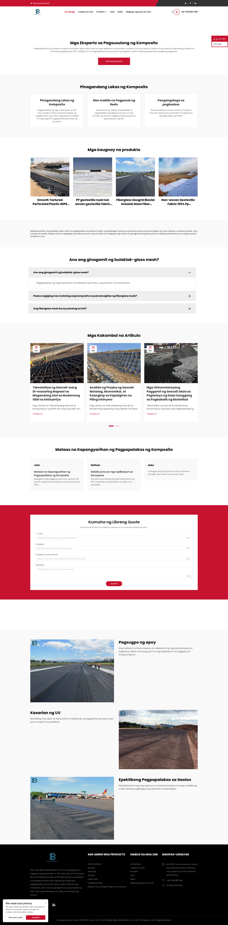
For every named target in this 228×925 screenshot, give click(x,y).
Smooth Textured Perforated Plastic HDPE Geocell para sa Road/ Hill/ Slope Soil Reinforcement (49, 202)
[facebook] (190, 3)
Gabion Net (93, 879)
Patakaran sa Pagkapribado (155, 920)
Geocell (91, 867)
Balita (120, 11)
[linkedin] (195, 3)
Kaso (112, 11)
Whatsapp (217, 44)
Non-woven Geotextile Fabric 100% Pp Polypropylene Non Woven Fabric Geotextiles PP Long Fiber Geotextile (178, 202)
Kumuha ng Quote (114, 61)
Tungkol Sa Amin (85, 11)
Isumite (114, 583)
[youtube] (185, 3)
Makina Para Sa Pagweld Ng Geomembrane (107, 886)
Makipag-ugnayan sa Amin (138, 11)
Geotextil (92, 871)
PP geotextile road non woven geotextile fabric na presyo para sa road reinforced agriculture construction (92, 202)
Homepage (69, 11)
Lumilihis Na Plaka (95, 883)
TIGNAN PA (38, 414)
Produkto (100, 11)
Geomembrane (95, 864)
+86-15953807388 (189, 12)
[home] (37, 11)
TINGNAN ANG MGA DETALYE (50, 177)
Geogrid (91, 875)
